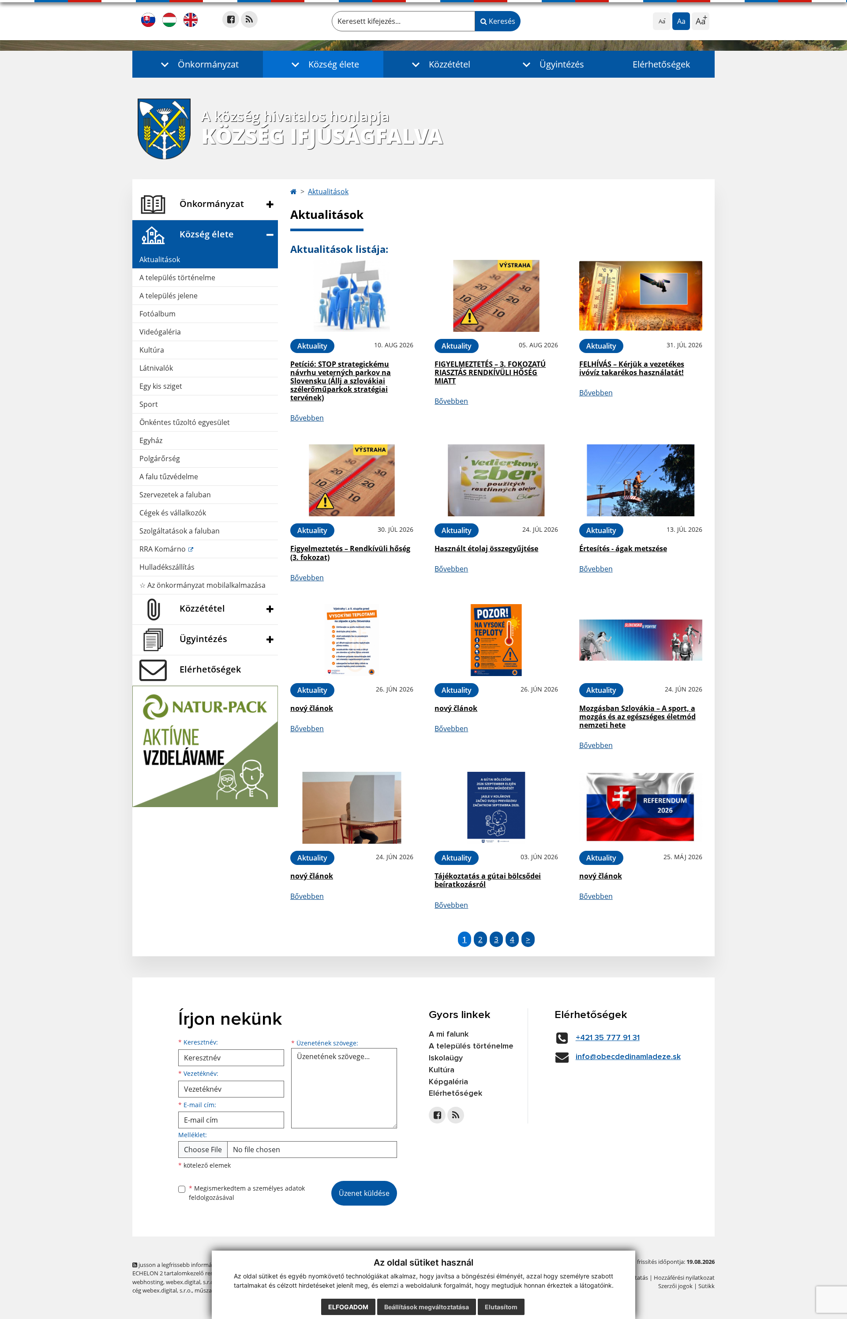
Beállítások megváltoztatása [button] (426, 1307)
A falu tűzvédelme (168, 476)
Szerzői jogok (675, 1286)
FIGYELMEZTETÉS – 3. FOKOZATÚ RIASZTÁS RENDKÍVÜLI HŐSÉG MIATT (490, 372)
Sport (148, 404)
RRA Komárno (163, 549)
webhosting (147, 1282)
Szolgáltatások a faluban (179, 531)
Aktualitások (159, 259)
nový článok (311, 708)
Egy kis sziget (160, 386)
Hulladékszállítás (167, 567)
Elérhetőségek (661, 64)
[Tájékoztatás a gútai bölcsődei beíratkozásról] (496, 808)
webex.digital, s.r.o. (190, 1282)
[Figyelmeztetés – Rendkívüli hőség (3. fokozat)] (351, 480)
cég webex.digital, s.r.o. (162, 1290)
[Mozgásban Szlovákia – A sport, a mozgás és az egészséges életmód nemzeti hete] (640, 640)
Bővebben (307, 418)
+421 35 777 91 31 (608, 1038)
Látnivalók (156, 368)
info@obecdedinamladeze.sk (628, 1057)
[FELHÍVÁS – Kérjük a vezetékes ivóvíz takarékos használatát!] (640, 296)
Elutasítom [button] (501, 1307)
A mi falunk (448, 1034)
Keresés (501, 21)
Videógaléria (160, 332)
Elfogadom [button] (348, 1307)
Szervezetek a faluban (175, 495)
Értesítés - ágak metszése (623, 548)
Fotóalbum (157, 314)
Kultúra (151, 350)
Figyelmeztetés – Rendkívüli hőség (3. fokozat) (350, 553)
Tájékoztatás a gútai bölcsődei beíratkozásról (488, 880)
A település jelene (168, 296)
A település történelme (177, 277)
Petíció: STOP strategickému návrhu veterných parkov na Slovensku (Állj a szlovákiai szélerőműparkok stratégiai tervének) (340, 381)
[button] (197, 64)
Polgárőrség (159, 458)
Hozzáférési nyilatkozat (684, 1277)
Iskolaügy (446, 1058)
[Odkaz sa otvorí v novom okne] (230, 19)
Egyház (150, 440)
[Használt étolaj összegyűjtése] (496, 480)
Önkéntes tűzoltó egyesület (184, 422)
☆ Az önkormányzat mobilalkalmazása (202, 585)
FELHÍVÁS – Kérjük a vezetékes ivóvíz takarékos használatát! (631, 368)
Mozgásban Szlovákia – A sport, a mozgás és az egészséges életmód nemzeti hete (637, 716)
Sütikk (706, 1286)
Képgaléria (448, 1082)
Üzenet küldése (364, 1193)
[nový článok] (351, 640)
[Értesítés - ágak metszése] (640, 480)
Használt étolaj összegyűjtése (486, 548)
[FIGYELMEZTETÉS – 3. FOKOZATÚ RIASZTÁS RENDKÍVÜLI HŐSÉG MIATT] (496, 296)
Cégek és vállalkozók (172, 513)
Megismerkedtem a (247, 1193)
